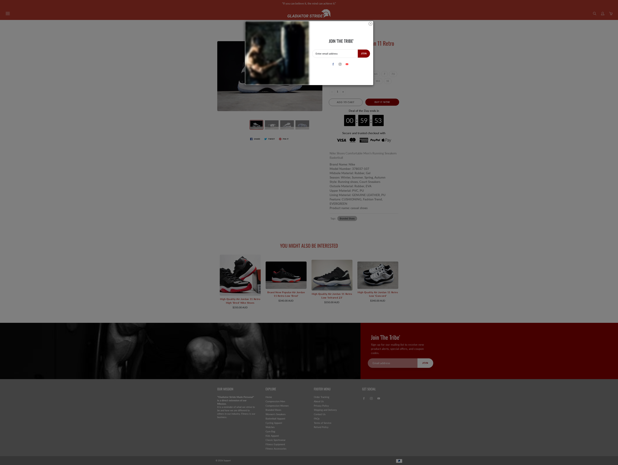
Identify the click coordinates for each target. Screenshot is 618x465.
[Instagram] (340, 64)
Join (364, 53)
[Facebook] (333, 64)
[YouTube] (347, 64)
